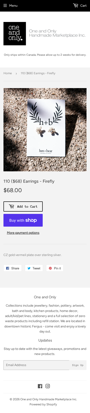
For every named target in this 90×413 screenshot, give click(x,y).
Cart (83, 6)
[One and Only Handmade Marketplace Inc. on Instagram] (47, 387)
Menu (13, 6)
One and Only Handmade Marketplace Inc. (48, 399)
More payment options (23, 233)
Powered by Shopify (43, 404)
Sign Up (78, 365)
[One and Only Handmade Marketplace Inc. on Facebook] (40, 387)
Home (7, 73)
